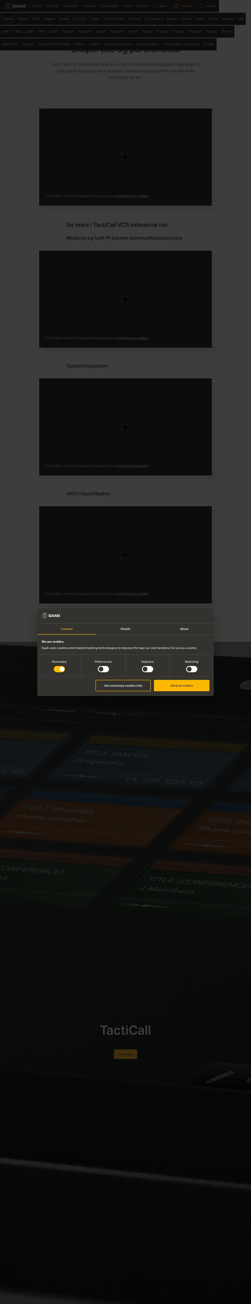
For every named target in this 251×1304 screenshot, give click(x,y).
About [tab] (184, 629)
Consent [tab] (67, 629)
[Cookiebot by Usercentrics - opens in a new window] (192, 616)
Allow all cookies (181, 685)
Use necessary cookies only (123, 685)
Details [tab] (125, 629)
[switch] (103, 669)
